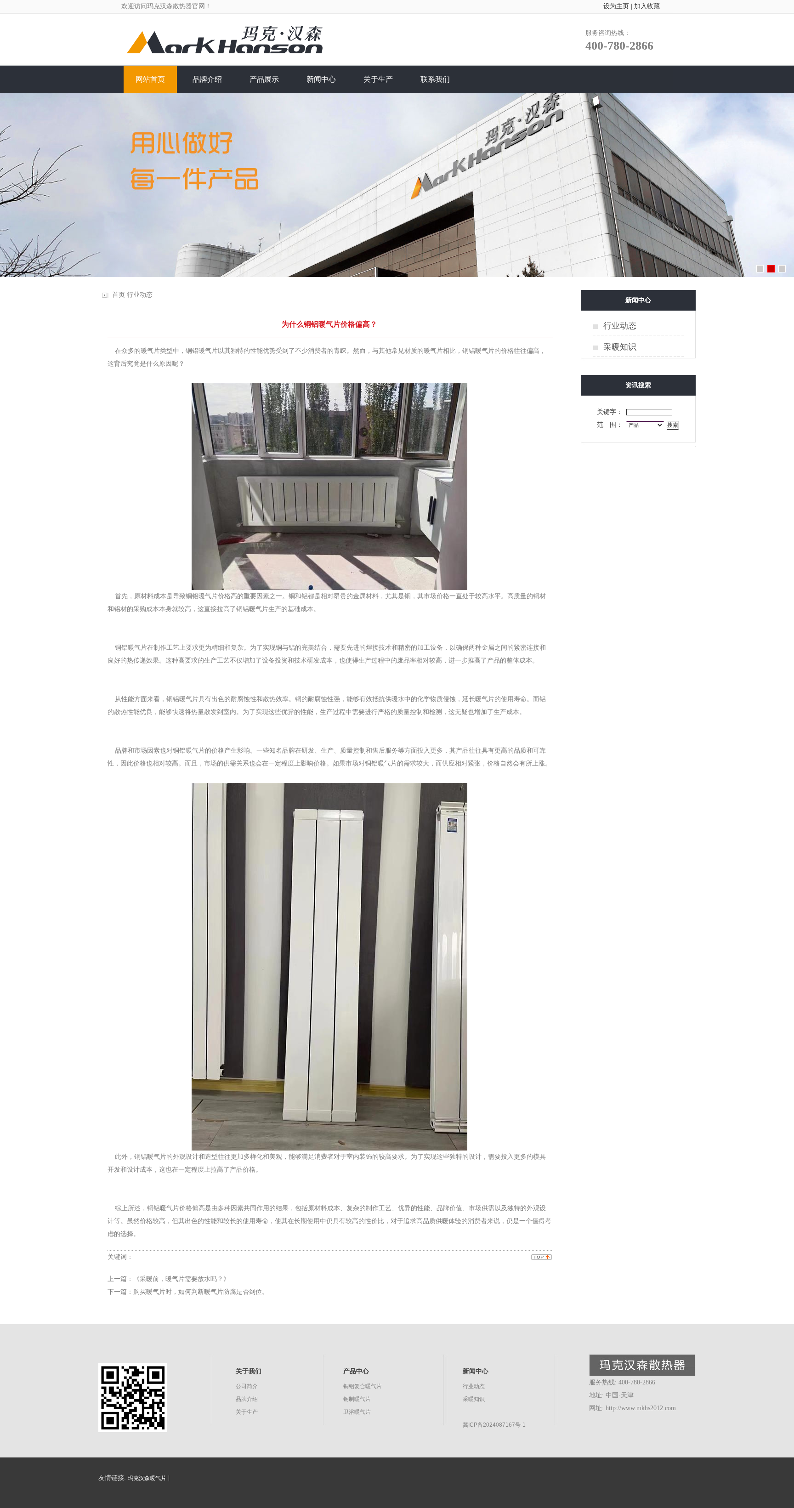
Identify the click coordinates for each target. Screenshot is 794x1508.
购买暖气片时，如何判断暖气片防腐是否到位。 (200, 1291)
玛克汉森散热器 (169, 6)
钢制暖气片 (357, 1399)
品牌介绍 (247, 1399)
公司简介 (247, 1386)
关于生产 (247, 1412)
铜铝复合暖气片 (362, 1386)
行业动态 (140, 294)
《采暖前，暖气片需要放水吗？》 (181, 1279)
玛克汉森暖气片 (147, 1478)
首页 (118, 294)
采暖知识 (619, 346)
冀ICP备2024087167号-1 (494, 1425)
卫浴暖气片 (357, 1412)
